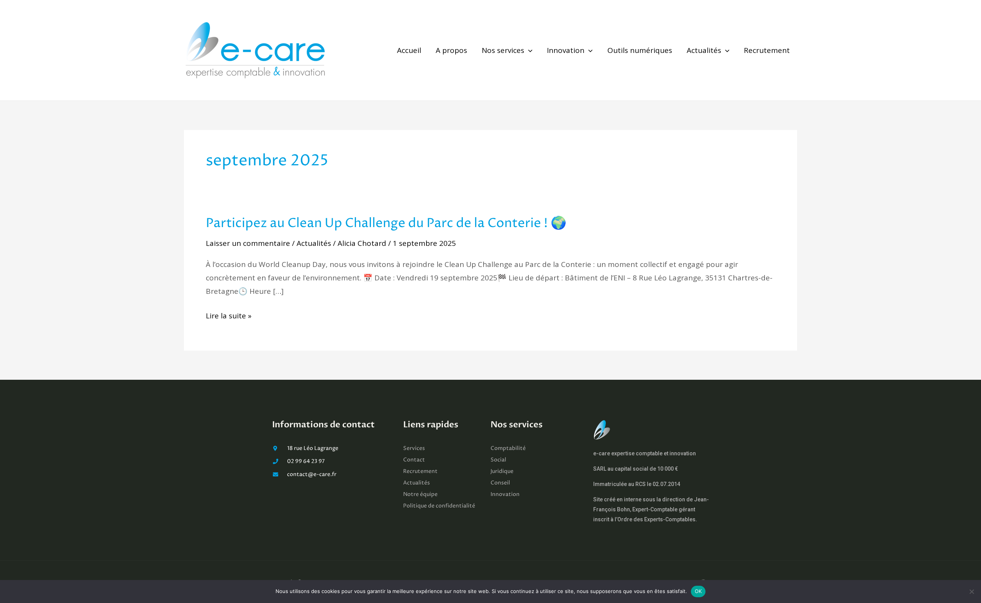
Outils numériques (639, 50)
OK (698, 591)
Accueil (409, 50)
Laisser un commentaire (248, 243)
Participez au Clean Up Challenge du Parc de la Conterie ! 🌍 (386, 223)
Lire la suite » (228, 316)
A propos (451, 50)
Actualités (704, 50)
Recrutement (767, 50)
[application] (528, 50)
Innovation (565, 50)
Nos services (503, 50)
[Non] (971, 591)
